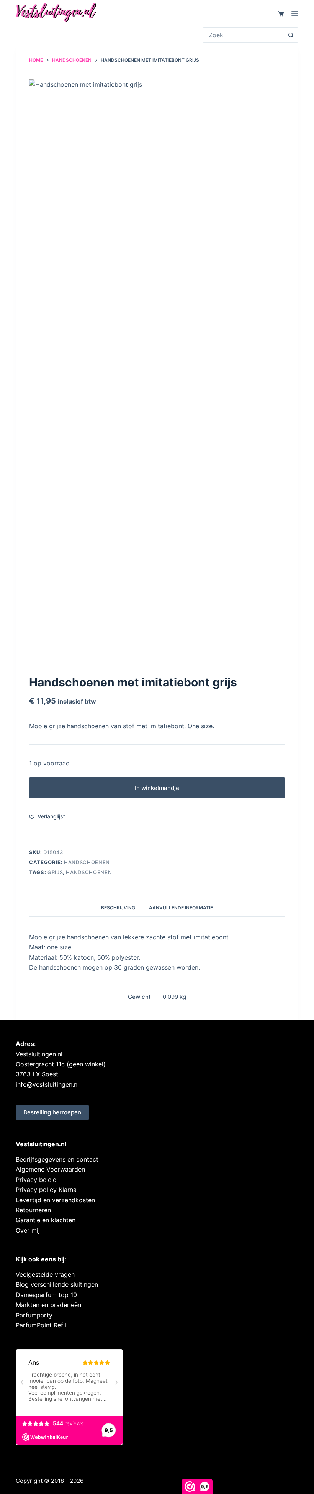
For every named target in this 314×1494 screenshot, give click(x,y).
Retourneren (33, 1210)
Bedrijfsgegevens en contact (57, 1159)
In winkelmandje (157, 788)
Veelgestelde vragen (45, 1274)
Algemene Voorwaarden (50, 1169)
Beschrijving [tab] (118, 908)
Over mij (28, 1230)
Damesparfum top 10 (46, 1295)
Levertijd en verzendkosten (55, 1200)
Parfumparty (34, 1315)
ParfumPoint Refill (42, 1325)
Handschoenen (87, 862)
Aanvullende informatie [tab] (181, 908)
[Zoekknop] (290, 35)
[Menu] (294, 13)
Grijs (55, 872)
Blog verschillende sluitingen (57, 1284)
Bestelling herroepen (52, 1112)
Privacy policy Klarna (46, 1189)
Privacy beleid (36, 1179)
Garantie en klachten (45, 1220)
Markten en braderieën (48, 1305)
